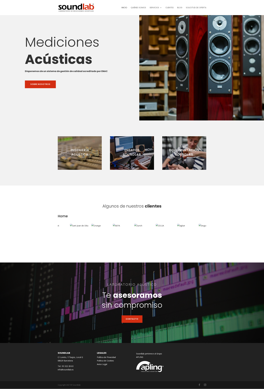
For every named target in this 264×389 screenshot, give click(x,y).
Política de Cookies (105, 360)
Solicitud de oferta (196, 8)
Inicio (124, 8)
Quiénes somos (138, 8)
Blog (179, 8)
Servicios (154, 8)
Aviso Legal (102, 364)
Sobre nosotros (40, 84)
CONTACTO (132, 319)
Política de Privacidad (106, 357)
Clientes (169, 8)
